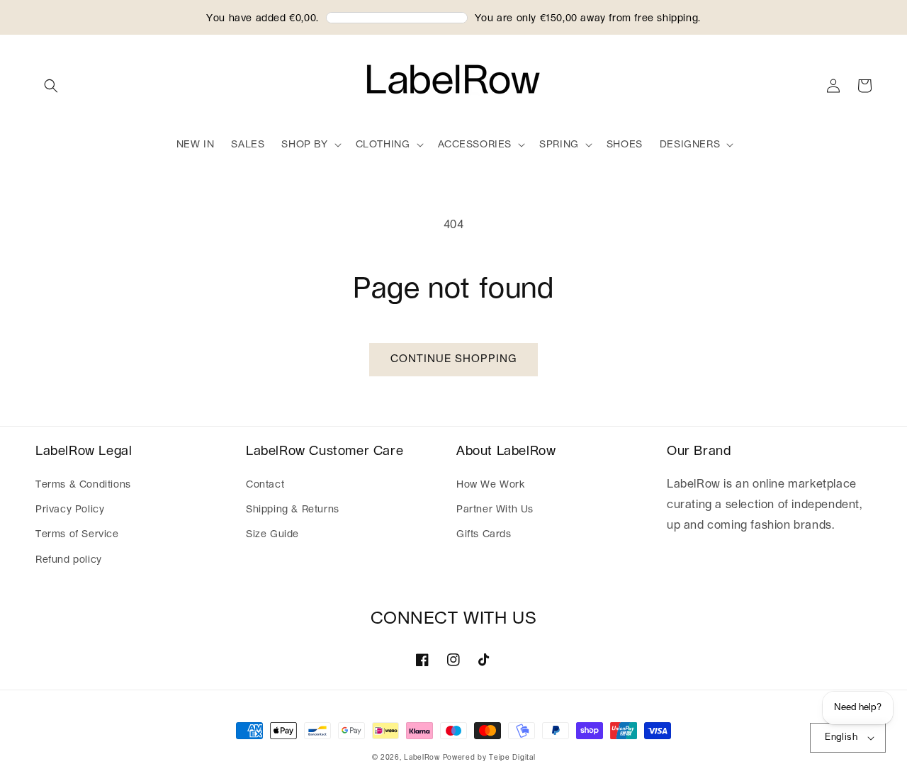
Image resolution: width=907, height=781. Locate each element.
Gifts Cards (484, 534)
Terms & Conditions (83, 485)
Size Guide (272, 534)
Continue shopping (453, 359)
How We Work (490, 485)
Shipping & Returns (292, 510)
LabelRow (422, 757)
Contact (265, 485)
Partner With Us (495, 510)
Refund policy (68, 560)
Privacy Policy (69, 510)
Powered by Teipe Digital (489, 757)
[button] (51, 85)
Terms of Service (77, 534)
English (841, 737)
